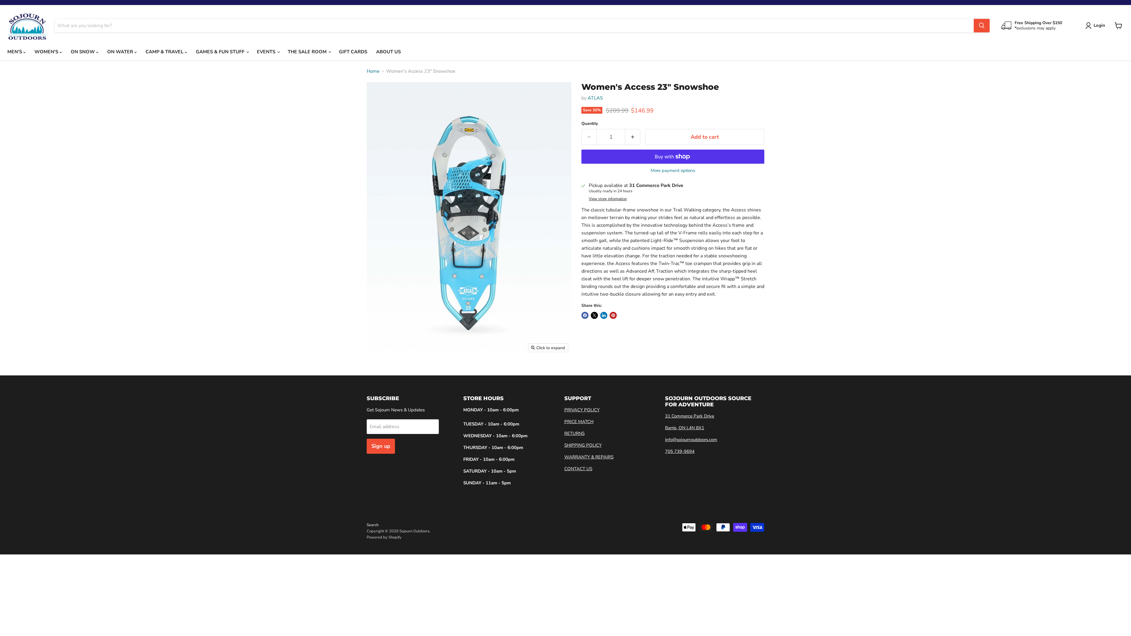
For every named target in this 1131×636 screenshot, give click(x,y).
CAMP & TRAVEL (165, 52)
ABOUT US (388, 52)
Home (373, 71)
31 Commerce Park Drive (689, 416)
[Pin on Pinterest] (613, 315)
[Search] (982, 25)
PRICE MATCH (578, 422)
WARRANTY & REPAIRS (589, 457)
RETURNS (574, 433)
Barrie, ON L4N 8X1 (684, 428)
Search (372, 525)
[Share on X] (594, 315)
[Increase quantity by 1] (632, 137)
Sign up (380, 446)
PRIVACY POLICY (582, 410)
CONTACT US (578, 469)
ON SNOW (83, 52)
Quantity (589, 123)
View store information (608, 199)
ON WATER (120, 52)
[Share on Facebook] (584, 315)
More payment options (673, 170)
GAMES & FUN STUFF (221, 52)
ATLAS (595, 98)
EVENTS (267, 52)
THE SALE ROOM (308, 52)
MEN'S (15, 52)
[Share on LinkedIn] (603, 315)
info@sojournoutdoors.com (691, 440)
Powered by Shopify (384, 537)
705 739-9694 (680, 451)
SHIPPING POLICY (583, 445)
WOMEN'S (46, 52)
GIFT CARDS (353, 52)
